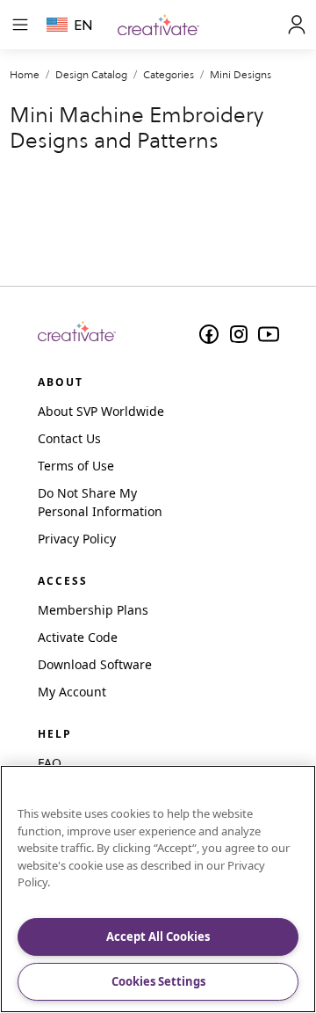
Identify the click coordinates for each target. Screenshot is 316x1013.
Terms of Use (76, 465)
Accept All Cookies (158, 936)
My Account (72, 691)
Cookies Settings (158, 981)
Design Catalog (91, 74)
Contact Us (69, 438)
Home (25, 74)
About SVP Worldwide (101, 411)
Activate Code (78, 637)
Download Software (95, 664)
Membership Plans (93, 609)
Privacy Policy (77, 538)
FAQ (49, 762)
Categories (168, 74)
